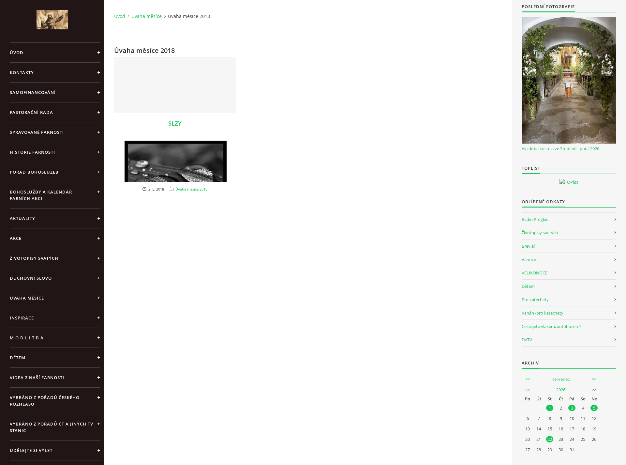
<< (527, 379)
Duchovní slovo (31, 278)
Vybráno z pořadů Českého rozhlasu (45, 401)
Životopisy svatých (34, 258)
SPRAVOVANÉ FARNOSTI (37, 132)
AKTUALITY (22, 218)
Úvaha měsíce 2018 (191, 189)
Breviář (528, 246)
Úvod (16, 52)
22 (549, 439)
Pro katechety (535, 299)
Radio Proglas (535, 219)
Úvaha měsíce (27, 298)
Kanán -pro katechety (542, 313)
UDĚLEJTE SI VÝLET (31, 450)
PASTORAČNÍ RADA (31, 112)
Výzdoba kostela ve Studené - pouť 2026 (560, 148)
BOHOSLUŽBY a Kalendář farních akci (41, 195)
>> (594, 379)
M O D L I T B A (27, 338)
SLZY (175, 123)
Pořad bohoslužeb (34, 172)
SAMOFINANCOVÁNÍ (33, 92)
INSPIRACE (22, 318)
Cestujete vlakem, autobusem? (551, 326)
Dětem (528, 286)
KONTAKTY (22, 72)
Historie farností (32, 152)
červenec (561, 379)
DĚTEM (17, 358)
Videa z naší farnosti (37, 377)
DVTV (527, 340)
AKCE (16, 238)
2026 (560, 390)
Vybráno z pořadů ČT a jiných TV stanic (51, 427)
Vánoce (529, 259)
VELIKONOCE (534, 273)
